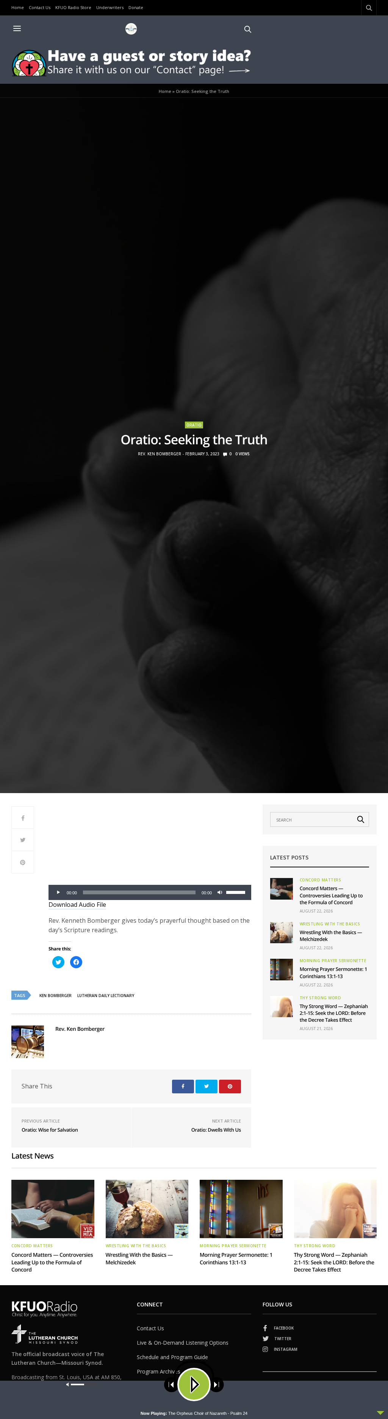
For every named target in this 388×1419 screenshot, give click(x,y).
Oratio (194, 425)
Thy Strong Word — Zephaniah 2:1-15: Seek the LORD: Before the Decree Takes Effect (334, 1013)
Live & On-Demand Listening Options (182, 1342)
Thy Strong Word (320, 998)
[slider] (236, 891)
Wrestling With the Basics (330, 924)
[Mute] (220, 892)
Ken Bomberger (55, 995)
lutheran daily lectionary (105, 995)
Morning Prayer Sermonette (333, 961)
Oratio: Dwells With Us (216, 1129)
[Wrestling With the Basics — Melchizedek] (281, 932)
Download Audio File (77, 904)
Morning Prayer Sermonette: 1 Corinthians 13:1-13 (333, 972)
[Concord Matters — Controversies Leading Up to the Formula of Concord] (281, 888)
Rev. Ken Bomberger (159, 453)
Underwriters (110, 7)
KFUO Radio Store (73, 7)
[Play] (58, 892)
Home (17, 7)
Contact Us (39, 7)
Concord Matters (320, 880)
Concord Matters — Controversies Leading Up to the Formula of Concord (331, 895)
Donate (135, 7)
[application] (149, 892)
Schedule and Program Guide (172, 1357)
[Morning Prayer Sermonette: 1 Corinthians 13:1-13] (281, 969)
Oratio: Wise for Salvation (50, 1129)
